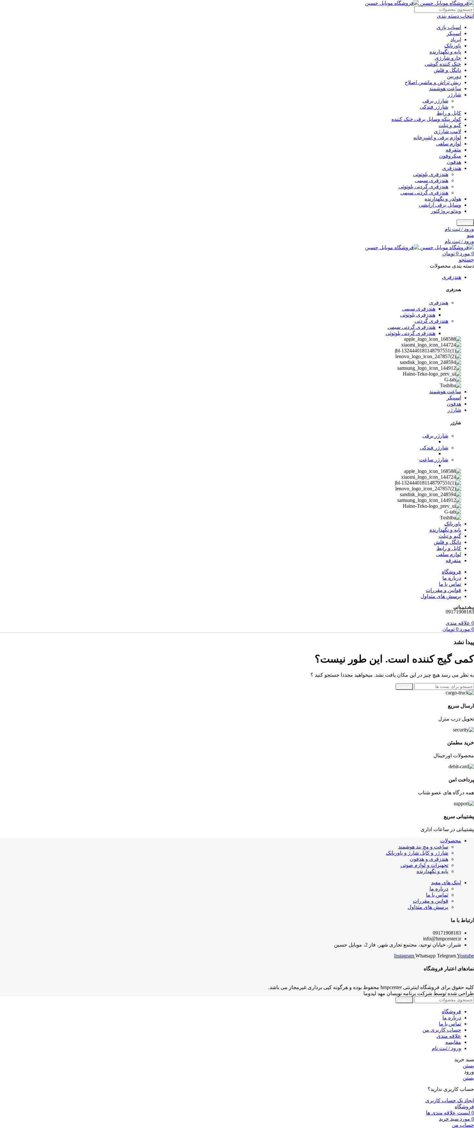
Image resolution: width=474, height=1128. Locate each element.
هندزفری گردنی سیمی (424, 192)
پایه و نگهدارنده (445, 51)
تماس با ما (437, 894)
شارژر (454, 94)
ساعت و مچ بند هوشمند (423, 846)
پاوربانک (452, 45)
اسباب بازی (449, 27)
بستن (468, 1065)
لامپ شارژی (447, 131)
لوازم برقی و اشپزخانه (437, 137)
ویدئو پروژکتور (446, 211)
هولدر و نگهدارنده (443, 198)
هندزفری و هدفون (429, 859)
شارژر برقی (435, 100)
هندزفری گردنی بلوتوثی (423, 186)
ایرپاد (455, 39)
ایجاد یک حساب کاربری (449, 1100)
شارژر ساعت (433, 459)
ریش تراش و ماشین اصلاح (433, 82)
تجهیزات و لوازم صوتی (424, 865)
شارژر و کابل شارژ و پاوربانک (417, 853)
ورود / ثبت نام (446, 1048)
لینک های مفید (446, 882)
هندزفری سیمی (431, 180)
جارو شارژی (448, 58)
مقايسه (453, 1042)
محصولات (450, 840)
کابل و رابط (449, 113)
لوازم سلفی (448, 143)
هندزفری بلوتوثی (430, 174)
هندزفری (451, 168)
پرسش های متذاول (428, 907)
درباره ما (439, 888)
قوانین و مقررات (430, 901)
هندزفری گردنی (431, 321)
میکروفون (450, 156)
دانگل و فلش (447, 70)
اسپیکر (454, 33)
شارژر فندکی (434, 107)
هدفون (454, 162)
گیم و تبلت (450, 125)
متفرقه (453, 149)
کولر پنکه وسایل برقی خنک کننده (426, 119)
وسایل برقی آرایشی (440, 205)
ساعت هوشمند (445, 88)
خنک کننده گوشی (443, 64)
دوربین (454, 76)
